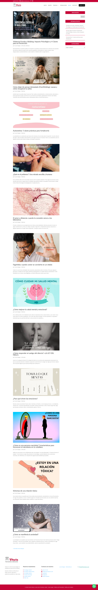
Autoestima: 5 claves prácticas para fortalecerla (31, 131)
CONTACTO (74, 5)
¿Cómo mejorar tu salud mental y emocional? (30, 309)
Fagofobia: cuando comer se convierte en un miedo (32, 265)
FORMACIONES (63, 5)
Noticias (27, 45)
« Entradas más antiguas (18, 548)
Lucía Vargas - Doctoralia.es (65, 566)
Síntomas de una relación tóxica (25, 491)
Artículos (23, 45)
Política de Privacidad (59, 587)
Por (83, 566)
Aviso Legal (50, 587)
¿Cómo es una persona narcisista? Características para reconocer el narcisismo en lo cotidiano (33, 446)
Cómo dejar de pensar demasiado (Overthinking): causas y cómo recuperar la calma (75, 32)
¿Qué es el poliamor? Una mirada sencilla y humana (32, 174)
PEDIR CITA (81, 5)
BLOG (69, 5)
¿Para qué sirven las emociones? (25, 399)
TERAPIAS (55, 5)
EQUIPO (50, 5)
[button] (94, 586)
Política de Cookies (69, 587)
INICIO (45, 5)
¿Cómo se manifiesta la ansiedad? (25, 534)
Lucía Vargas (17, 45)
